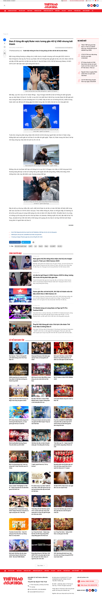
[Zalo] (97, 5)
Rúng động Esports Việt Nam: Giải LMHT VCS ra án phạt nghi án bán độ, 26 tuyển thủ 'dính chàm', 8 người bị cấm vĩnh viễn (41, 556)
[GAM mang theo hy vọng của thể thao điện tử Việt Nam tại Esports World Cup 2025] (19, 369)
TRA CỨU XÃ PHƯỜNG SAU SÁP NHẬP (77, 0)
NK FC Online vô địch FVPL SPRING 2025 (63, 378)
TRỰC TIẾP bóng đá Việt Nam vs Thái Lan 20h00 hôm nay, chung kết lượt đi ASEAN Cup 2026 (89, 47)
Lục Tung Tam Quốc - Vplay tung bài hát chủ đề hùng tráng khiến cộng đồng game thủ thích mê (40, 533)
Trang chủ (5, 34)
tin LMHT (52, 246)
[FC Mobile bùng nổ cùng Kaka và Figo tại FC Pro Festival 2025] (20, 312)
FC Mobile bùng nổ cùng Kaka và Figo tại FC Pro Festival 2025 (50, 309)
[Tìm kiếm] (4, 5)
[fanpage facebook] (88, 5)
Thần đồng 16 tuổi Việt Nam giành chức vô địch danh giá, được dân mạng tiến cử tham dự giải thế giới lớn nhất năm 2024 (41, 511)
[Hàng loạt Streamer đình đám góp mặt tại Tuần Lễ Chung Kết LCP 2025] (41, 348)
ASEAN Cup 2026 (12, 10)
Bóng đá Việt (37, 10)
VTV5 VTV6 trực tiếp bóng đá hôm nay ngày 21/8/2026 (89, 56)
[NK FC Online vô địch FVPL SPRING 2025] (63, 369)
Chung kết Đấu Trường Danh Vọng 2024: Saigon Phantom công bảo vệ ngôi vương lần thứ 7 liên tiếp (18, 510)
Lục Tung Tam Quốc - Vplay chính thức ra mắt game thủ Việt (63, 532)
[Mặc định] (5, 53)
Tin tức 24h (22, 10)
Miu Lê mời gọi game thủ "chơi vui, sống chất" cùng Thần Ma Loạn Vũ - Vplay (19, 466)
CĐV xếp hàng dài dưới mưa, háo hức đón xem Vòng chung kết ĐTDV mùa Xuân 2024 (63, 555)
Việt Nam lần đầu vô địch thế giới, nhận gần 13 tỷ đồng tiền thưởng (41, 444)
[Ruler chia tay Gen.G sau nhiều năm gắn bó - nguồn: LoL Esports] (41, 78)
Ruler (46, 246)
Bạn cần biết (86, 10)
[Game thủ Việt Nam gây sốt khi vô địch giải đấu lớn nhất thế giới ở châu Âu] (63, 501)
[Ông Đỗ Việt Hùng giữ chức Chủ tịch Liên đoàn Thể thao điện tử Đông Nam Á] (20, 328)
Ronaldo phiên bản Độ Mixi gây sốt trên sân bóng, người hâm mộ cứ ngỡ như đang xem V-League (63, 466)
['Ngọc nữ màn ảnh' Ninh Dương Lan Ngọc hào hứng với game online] (19, 391)
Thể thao (29, 10)
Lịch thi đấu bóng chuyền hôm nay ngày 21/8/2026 (88, 80)
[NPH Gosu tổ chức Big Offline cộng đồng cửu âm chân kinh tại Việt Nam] (41, 369)
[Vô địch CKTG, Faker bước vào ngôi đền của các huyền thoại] (63, 478)
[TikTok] (98, 0)
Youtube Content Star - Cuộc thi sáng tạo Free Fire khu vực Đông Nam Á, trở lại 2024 (18, 533)
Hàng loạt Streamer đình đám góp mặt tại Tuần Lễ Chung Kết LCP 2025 (41, 357)
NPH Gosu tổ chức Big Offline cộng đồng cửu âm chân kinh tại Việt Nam (41, 379)
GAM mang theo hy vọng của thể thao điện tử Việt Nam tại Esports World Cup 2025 (18, 379)
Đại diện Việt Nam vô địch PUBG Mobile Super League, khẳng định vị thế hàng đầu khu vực (41, 400)
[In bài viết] (4, 47)
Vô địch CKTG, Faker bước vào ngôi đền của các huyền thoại (63, 486)
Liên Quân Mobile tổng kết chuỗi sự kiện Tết (63, 399)
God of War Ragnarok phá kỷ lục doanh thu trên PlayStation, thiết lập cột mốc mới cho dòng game (34, 232)
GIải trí (70, 10)
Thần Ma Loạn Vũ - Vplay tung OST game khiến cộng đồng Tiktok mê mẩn (63, 444)
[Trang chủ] (5, 10)
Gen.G (40, 246)
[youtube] (91, 5)
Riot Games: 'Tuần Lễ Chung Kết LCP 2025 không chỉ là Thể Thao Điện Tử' (18, 357)
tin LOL (60, 246)
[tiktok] (94, 5)
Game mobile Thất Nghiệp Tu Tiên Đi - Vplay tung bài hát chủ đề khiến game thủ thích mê (18, 487)
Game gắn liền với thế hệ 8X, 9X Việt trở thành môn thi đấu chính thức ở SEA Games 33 (52, 293)
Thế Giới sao (77, 10)
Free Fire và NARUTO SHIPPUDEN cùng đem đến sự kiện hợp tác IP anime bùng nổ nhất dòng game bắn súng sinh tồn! (63, 422)
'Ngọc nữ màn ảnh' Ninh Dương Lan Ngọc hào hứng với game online (18, 399)
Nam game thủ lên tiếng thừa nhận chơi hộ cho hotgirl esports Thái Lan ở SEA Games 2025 (52, 260)
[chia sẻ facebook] (4, 43)
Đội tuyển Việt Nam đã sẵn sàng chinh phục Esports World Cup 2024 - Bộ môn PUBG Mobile (17, 555)
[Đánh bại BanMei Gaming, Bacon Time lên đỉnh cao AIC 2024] (19, 435)
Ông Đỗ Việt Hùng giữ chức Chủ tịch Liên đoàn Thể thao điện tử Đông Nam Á (51, 326)
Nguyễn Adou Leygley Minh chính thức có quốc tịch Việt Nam (89, 73)
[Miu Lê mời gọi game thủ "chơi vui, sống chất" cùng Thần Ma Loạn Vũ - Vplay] (19, 457)
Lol (35, 246)
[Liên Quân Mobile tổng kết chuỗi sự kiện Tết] (63, 391)
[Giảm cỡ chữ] (5, 56)
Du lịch (64, 10)
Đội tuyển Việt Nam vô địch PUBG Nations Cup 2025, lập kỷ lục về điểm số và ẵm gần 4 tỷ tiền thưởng (63, 357)
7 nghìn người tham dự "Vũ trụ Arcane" (40, 465)
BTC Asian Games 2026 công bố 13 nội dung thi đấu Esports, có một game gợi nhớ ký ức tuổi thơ (18, 421)
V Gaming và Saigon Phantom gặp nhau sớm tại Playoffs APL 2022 (26, 237)
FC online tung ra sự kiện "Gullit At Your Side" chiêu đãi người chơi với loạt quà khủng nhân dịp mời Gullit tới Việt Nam (41, 488)
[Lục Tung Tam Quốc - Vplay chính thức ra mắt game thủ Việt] (63, 524)
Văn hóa (57, 10)
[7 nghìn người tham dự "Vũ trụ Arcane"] (41, 457)
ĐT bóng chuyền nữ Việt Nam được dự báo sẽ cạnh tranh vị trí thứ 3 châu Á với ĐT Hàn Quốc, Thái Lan (89, 65)
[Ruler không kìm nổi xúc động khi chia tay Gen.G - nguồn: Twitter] (41, 154)
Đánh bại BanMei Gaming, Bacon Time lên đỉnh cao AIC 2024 (18, 444)
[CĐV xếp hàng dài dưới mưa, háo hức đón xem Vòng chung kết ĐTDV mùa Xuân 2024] (63, 545)
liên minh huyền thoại (20, 246)
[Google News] (64, 48)
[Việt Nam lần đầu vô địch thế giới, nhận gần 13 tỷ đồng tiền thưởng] (41, 435)
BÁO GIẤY (65, 0)
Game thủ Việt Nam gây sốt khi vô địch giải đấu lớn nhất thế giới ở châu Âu (63, 510)
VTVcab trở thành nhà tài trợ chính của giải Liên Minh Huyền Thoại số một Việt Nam (41, 421)
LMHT (30, 246)
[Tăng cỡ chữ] (5, 50)
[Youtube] (95, 0)
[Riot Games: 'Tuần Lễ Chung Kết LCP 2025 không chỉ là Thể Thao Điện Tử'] (19, 348)
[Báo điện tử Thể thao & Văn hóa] (51, 5)
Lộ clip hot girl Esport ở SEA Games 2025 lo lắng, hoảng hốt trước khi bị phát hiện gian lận (53, 276)
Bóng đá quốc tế (48, 10)
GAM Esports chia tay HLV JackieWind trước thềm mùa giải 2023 (26, 234)
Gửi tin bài (89, 0)
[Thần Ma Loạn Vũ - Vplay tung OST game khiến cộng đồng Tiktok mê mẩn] (63, 435)
